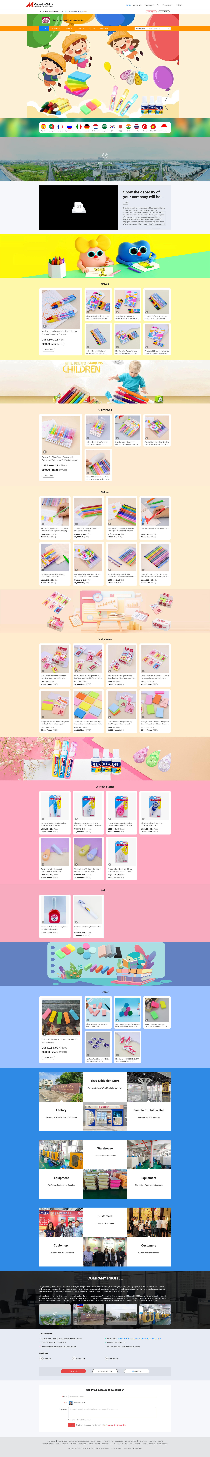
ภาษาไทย (137, 1443)
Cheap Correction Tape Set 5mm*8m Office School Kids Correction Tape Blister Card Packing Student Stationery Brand (88, 824)
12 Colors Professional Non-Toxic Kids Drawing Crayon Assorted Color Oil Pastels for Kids (156, 317)
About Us (69, 28)
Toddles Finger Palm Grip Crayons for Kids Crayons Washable (87, 529)
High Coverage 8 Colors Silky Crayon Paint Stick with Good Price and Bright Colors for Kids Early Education (127, 443)
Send (71, 1425)
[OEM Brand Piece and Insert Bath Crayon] (155, 512)
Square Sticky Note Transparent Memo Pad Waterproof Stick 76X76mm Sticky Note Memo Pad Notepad (87, 677)
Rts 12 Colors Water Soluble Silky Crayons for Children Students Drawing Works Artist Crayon (121, 575)
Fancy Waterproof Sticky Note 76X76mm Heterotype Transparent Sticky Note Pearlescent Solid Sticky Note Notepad (155, 677)
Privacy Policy (137, 1448)
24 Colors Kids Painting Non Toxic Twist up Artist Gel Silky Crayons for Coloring (54, 529)
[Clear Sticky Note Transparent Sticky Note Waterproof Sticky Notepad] (122, 705)
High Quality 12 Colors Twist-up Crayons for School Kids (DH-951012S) (96, 443)
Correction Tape (135, 1338)
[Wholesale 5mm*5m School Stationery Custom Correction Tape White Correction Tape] (88, 852)
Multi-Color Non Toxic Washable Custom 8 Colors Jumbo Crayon (126, 352)
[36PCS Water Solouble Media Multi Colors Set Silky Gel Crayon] (55, 557)
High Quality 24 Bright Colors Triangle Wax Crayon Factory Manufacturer (96, 352)
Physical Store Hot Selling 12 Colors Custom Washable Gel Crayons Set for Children (157, 443)
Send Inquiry (151, 12)
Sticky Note (151, 1338)
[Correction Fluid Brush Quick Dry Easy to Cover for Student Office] (55, 910)
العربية (113, 1443)
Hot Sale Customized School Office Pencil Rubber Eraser (59, 1041)
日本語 (126, 1443)
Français (73, 1443)
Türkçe (144, 1443)
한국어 (119, 1443)
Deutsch (97, 1443)
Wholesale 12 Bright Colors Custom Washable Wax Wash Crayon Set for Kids (157, 352)
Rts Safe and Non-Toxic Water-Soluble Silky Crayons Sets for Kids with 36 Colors (87, 575)
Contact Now (48, 350)
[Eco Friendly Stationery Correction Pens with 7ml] (88, 910)
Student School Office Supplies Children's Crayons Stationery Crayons (59, 332)
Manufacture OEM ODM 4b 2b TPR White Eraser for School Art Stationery (127, 1060)
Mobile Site (152, 1441)
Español (57, 1443)
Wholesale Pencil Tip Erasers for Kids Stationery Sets (96, 1025)
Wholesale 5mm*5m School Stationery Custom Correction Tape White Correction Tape (87, 870)
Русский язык (82, 1443)
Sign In (128, 5)
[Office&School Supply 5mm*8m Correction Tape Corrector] (155, 806)
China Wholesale (96, 1441)
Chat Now (165, 12)
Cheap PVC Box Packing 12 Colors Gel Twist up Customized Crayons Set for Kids (97, 478)
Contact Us (104, 28)
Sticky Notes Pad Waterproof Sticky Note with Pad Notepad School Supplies (55, 723)
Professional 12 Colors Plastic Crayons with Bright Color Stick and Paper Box (121, 529)
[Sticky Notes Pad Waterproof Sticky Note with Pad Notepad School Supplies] (55, 705)
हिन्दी (131, 1443)
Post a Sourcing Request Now (114, 1425)
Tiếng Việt (152, 1443)
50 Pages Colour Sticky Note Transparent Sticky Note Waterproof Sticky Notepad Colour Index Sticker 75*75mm (155, 723)
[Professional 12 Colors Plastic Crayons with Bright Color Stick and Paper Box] (122, 512)
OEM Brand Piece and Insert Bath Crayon (155, 528)
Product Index (143, 1441)
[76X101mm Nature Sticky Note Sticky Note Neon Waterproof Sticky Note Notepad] (55, 659)
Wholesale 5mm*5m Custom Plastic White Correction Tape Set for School (120, 870)
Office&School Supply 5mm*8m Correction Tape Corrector (151, 824)
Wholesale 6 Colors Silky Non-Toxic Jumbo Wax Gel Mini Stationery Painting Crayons (97, 317)
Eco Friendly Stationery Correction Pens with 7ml (87, 928)
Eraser (144, 1338)
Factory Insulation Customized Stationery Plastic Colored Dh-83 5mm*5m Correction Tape (52, 870)
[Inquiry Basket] (158, 5)
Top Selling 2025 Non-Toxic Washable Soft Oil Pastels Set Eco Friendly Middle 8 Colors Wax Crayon (126, 317)
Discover (92, 28)
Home (44, 28)
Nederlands (105, 1443)
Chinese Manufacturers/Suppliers (79, 1441)
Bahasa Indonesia (162, 1443)
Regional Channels (130, 1441)
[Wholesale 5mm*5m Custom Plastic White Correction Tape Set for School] (122, 852)
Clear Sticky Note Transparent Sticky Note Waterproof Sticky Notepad (120, 723)
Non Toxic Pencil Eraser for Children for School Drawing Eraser (98, 1060)
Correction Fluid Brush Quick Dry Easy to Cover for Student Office (54, 928)
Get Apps (167, 5)
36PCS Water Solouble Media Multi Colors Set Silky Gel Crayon (52, 575)
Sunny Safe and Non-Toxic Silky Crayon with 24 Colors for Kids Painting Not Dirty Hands (155, 575)
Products (57, 28)
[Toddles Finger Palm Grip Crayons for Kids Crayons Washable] (88, 512)
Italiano (90, 1443)
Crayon (158, 1338)
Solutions (80, 28)
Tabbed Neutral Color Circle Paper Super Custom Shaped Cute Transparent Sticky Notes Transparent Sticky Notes (88, 723)
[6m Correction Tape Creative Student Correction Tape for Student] (55, 806)
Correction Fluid (123, 1338)
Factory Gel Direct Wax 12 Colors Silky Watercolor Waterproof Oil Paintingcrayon (59, 458)
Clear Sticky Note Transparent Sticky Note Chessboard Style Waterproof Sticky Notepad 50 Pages (122, 677)
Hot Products (51, 1441)
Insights (160, 1441)
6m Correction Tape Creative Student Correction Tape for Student (53, 824)
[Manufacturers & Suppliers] (40, 4)
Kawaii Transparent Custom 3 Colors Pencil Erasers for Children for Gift (156, 1025)
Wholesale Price (108, 1441)
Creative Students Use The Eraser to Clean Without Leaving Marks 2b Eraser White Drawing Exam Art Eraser (127, 1025)
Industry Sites (119, 1441)
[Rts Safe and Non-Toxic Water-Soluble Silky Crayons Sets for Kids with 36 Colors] (88, 557)
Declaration (127, 1448)
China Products (62, 1441)
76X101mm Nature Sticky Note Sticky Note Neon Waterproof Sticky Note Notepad (53, 677)
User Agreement (117, 1448)
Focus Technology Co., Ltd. (91, 1448)
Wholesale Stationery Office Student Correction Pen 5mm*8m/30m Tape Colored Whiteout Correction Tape (120, 824)
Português (65, 1443)
